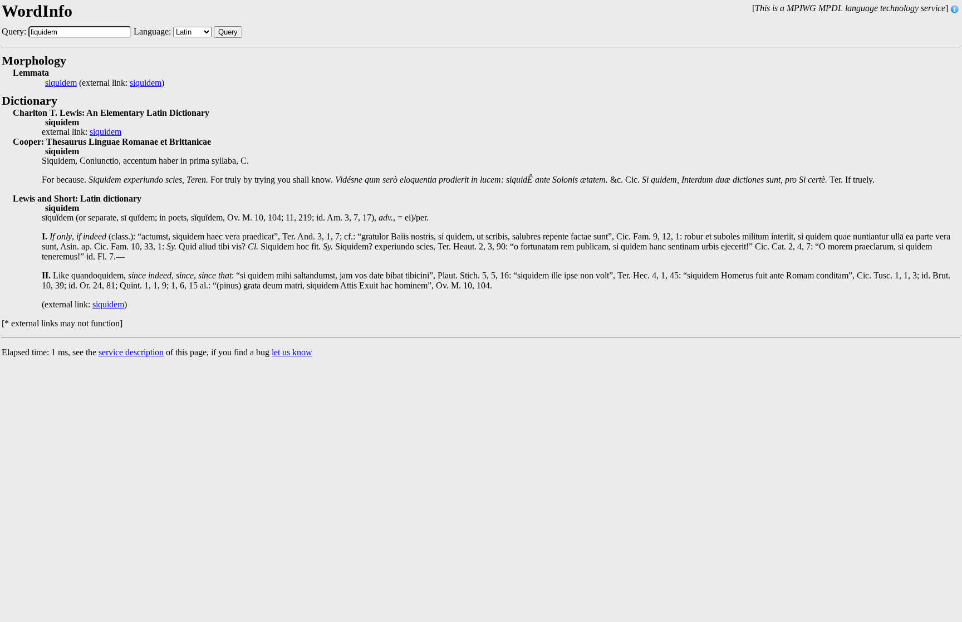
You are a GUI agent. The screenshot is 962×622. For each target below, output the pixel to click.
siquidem (61, 83)
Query (228, 32)
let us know (292, 352)
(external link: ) (104, 83)
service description (131, 352)
